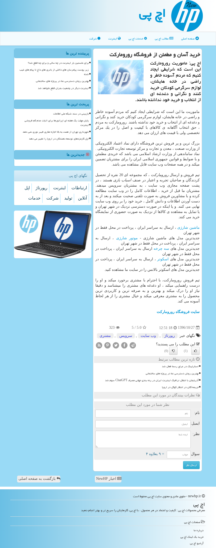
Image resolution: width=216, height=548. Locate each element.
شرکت (93, 38)
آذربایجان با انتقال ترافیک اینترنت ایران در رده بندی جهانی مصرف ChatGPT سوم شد (152, 380)
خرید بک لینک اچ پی (192, 537)
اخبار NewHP (106, 479)
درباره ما (199, 530)
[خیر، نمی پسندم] (173, 351)
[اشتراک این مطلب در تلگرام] (132, 345)
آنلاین (82, 198)
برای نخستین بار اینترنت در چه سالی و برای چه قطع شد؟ (58, 63)
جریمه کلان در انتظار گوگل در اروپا (180, 387)
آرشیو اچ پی (197, 543)
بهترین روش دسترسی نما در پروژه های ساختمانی (172, 373)
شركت (52, 198)
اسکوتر (163, 259)
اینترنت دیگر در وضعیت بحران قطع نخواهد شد (63, 88)
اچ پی (152, 13)
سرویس (125, 336)
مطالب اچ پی (162, 38)
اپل (27, 188)
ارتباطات (79, 188)
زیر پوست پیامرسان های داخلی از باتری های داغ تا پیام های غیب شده (54, 72)
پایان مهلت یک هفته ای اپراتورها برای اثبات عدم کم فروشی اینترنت (56, 123)
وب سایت (148, 336)
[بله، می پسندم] (195, 351)
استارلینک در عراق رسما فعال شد (180, 366)
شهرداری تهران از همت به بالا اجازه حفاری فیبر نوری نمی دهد (56, 131)
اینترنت (113, 38)
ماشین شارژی (188, 228)
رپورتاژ (169, 336)
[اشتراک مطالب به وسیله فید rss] (99, 345)
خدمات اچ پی (136, 38)
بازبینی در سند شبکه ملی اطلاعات (71, 113)
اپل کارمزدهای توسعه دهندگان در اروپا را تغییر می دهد (59, 138)
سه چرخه (161, 249)
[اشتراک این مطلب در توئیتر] (116, 345)
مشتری (105, 336)
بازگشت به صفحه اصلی (37, 479)
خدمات (34, 198)
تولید (68, 198)
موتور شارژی (127, 238)
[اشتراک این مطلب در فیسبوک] (124, 345)
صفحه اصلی (188, 38)
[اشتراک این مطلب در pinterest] (107, 345)
